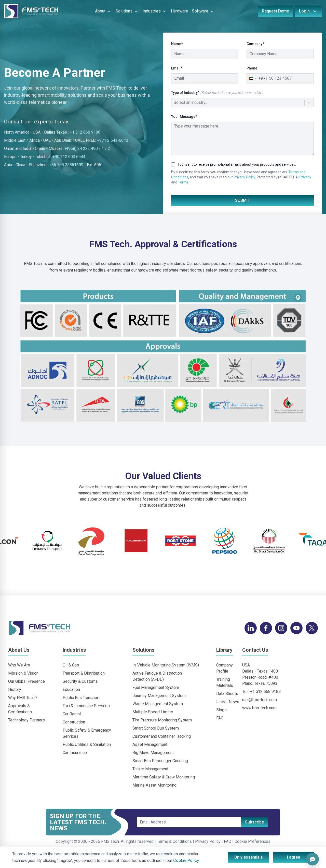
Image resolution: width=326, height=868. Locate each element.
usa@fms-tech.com (259, 699)
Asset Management (149, 744)
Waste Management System (157, 703)
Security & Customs (80, 681)
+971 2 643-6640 (112, 140)
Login (304, 11)
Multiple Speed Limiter (152, 711)
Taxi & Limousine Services (86, 705)
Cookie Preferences (252, 841)
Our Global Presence (26, 681)
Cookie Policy (186, 860)
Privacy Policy (244, 177)
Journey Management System (159, 695)
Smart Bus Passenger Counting (160, 760)
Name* (177, 44)
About (100, 11)
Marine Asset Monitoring (154, 785)
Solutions (124, 11)
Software (200, 11)
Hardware (179, 11)
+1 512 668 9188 (85, 132)
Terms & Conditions (174, 841)
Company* (255, 44)
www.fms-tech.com (259, 707)
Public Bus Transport (81, 697)
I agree (293, 857)
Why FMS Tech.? (22, 697)
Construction (74, 722)
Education (71, 689)
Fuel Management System (155, 687)
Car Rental (72, 714)
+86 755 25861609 (66, 164)
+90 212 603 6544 (68, 156)
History (14, 689)
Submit (242, 200)
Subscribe (254, 822)
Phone (252, 68)
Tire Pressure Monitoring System (162, 720)
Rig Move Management (153, 752)
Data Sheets (227, 693)
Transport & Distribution (84, 673)
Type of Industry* (217, 93)
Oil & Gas (71, 665)
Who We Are (19, 665)
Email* (176, 68)
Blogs (221, 709)
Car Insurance (75, 752)
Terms (183, 182)
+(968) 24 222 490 (81, 148)
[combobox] (174, 102)
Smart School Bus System (155, 728)
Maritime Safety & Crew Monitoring (163, 777)
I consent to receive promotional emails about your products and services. (237, 164)
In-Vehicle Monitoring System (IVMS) (165, 665)
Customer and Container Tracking (161, 736)
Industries (152, 11)
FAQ (220, 718)
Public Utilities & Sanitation (87, 744)
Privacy (305, 177)
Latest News (227, 701)
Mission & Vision (23, 673)
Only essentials (248, 857)
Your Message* (184, 117)
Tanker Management (150, 768)
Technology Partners (26, 720)
